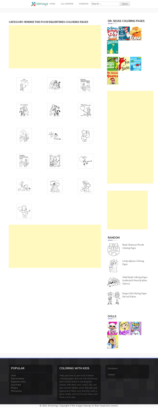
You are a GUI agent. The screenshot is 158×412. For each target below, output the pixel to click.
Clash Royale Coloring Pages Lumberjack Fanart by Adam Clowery (134, 280)
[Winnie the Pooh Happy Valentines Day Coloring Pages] (85, 110)
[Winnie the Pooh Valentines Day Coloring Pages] (24, 160)
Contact (111, 374)
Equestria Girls (18, 381)
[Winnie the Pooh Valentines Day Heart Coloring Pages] (24, 186)
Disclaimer (113, 368)
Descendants (17, 378)
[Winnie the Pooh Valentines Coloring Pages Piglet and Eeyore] (55, 186)
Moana (14, 387)
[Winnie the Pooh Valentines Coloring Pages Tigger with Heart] (85, 160)
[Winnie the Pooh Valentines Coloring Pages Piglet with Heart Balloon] (24, 84)
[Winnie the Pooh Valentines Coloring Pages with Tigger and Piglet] (85, 84)
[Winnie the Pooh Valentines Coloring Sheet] (85, 135)
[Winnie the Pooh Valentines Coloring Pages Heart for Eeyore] (55, 135)
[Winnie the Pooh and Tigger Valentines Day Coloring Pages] (55, 110)
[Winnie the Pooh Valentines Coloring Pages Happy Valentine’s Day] (85, 186)
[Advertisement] (55, 46)
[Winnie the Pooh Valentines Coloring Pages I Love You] (55, 160)
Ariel (13, 375)
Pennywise (16, 390)
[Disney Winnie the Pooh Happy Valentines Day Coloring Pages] (24, 110)
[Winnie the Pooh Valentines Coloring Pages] (55, 84)
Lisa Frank (16, 384)
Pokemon (83, 4)
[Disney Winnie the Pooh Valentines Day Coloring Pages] (24, 135)
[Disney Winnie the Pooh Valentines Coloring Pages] (24, 211)
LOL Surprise (67, 4)
